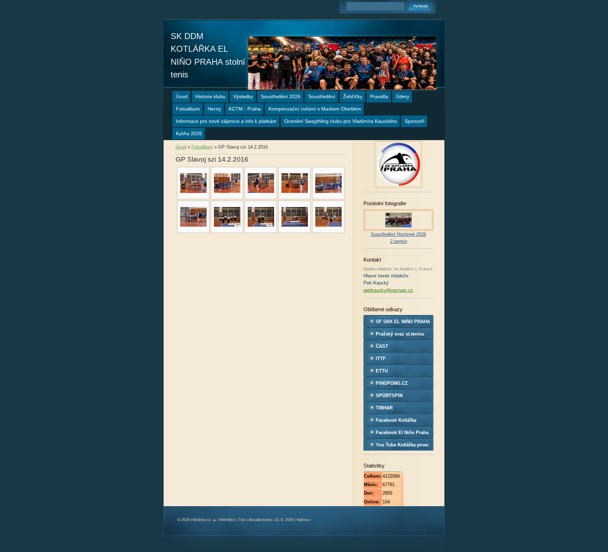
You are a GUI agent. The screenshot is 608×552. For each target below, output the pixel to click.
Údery (402, 96)
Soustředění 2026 (280, 96)
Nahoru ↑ (304, 520)
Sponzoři (414, 121)
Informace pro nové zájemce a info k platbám (226, 121)
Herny (214, 109)
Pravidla (379, 96)
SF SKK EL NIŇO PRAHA (403, 321)
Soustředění (321, 96)
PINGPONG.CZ (392, 383)
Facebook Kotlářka (396, 420)
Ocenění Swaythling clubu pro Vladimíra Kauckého (340, 121)
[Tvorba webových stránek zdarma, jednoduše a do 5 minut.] (214, 520)
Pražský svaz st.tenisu (400, 334)
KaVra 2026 (189, 133)
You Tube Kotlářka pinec (402, 444)
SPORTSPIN (389, 395)
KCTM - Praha (245, 109)
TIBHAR (384, 407)
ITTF (381, 358)
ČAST (382, 346)
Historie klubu (210, 96)
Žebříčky (352, 96)
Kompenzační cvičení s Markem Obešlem (314, 109)
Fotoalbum (188, 109)
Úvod (182, 96)
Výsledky (243, 96)
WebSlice (227, 520)
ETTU (382, 371)
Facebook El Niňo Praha (402, 432)
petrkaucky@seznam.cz (388, 290)
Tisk (242, 520)
